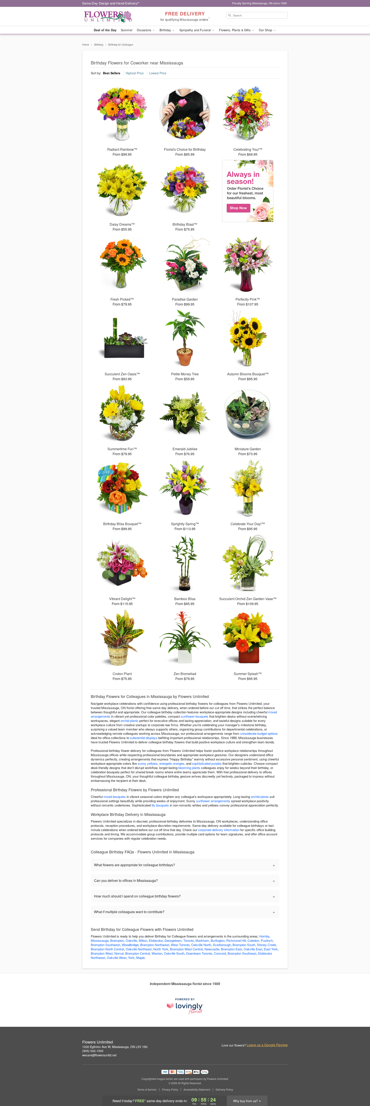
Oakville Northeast (139, 949)
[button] (359, 1087)
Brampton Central (137, 953)
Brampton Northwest (154, 944)
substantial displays (143, 737)
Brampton (117, 940)
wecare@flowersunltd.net (99, 1055)
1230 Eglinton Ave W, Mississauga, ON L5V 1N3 (115, 1047)
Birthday (98, 44)
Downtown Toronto (199, 953)
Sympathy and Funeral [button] (195, 30)
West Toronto (180, 944)
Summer (127, 30)
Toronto (188, 940)
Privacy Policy (170, 1089)
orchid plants (129, 720)
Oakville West (116, 957)
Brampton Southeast (242, 953)
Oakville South (174, 953)
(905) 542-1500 (92, 1051)
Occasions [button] (144, 30)
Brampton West (102, 953)
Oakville (131, 940)
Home (85, 44)
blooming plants (189, 767)
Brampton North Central (107, 949)
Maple (140, 957)
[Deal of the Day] (247, 191)
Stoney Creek (266, 944)
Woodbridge (130, 944)
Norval (119, 953)
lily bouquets (160, 805)
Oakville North (201, 944)
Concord (220, 953)
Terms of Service (147, 1089)
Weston (157, 953)
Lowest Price (157, 73)
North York (160, 949)
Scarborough (222, 944)
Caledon (253, 940)
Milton (143, 940)
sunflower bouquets (194, 716)
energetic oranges (171, 763)
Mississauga (100, 940)
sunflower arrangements (213, 801)
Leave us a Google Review (267, 1045)
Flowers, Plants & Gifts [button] (235, 30)
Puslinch (267, 940)
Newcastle (211, 949)
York (131, 957)
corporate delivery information (218, 829)
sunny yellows (148, 763)
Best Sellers (111, 73)
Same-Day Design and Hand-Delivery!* (111, 3)
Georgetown (173, 940)
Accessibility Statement (197, 1089)
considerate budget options (259, 733)
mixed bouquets (114, 796)
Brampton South (244, 944)
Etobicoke (156, 940)
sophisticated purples (207, 763)
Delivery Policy (224, 1089)
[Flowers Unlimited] (113, 16)
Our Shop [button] (266, 30)
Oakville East (253, 949)
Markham (202, 940)
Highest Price (135, 73)
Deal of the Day (105, 30)
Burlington (218, 940)
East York (271, 949)
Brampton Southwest (105, 944)
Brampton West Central (186, 949)
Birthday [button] (166, 30)
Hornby (264, 936)
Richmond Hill (236, 940)
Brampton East (231, 949)
